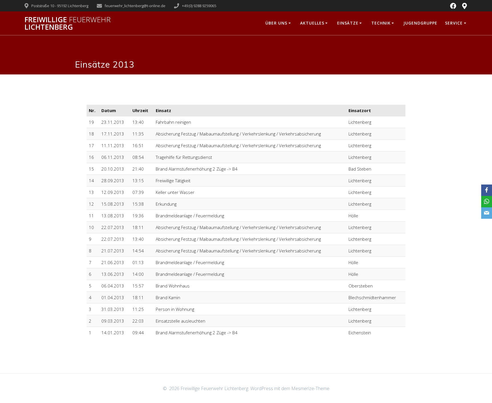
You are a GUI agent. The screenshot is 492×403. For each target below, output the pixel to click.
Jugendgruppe (420, 23)
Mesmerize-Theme (310, 388)
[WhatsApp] (486, 201)
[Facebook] (486, 190)
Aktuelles (312, 23)
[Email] (486, 213)
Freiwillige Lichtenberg (67, 23)
